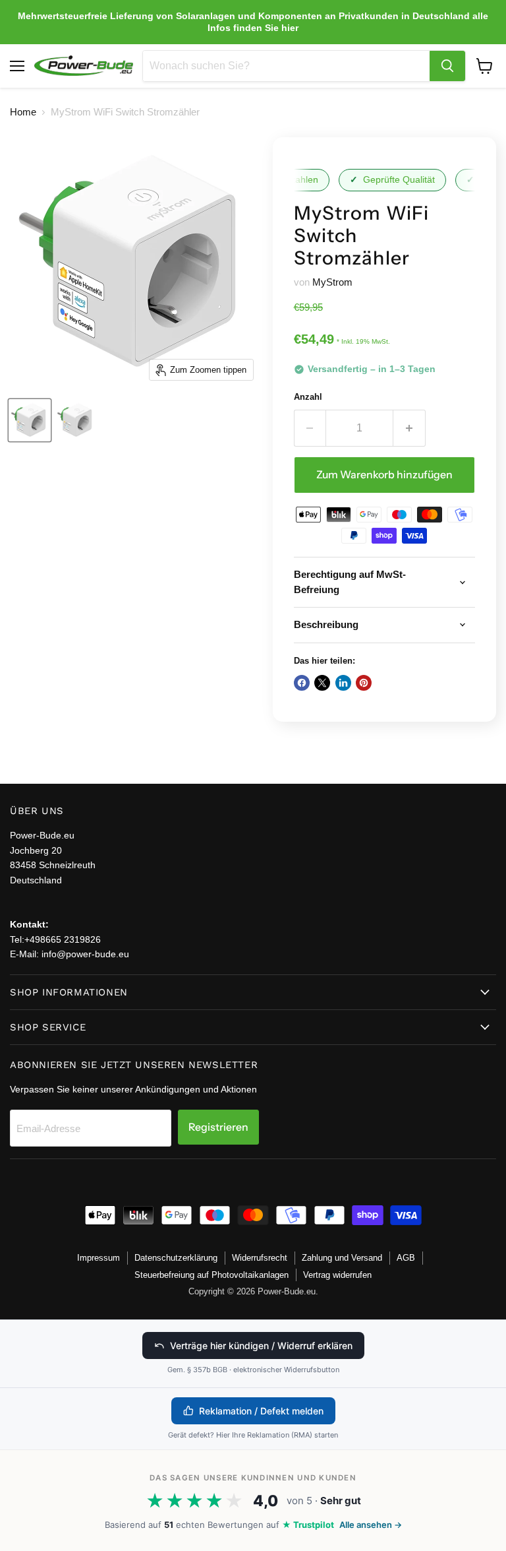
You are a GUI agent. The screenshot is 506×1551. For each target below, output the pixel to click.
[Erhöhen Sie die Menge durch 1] (409, 428)
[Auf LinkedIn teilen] (343, 683)
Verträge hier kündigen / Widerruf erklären (261, 1345)
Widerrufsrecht (259, 1258)
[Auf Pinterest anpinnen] (364, 683)
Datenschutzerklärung (175, 1258)
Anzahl (308, 397)
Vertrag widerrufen (337, 1275)
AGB (406, 1258)
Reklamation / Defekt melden (261, 1410)
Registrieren (218, 1127)
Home (23, 111)
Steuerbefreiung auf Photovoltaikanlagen (211, 1275)
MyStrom (332, 282)
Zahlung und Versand (342, 1258)
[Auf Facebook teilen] (302, 683)
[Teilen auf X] (322, 683)
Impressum (98, 1258)
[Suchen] (447, 66)
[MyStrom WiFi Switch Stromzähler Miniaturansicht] (30, 420)
